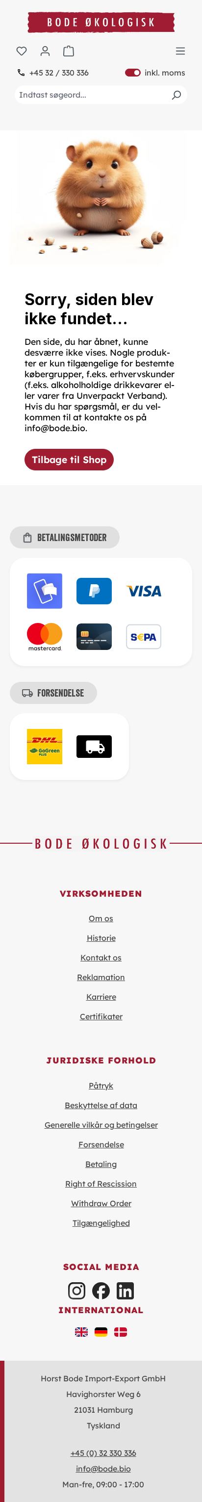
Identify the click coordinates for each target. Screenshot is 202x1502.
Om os (101, 918)
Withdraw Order (101, 1203)
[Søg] (176, 94)
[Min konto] (45, 50)
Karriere (101, 997)
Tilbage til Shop (69, 460)
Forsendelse (101, 1144)
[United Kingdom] (81, 1331)
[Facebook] (100, 1290)
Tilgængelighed (101, 1223)
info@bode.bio (103, 1469)
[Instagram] (76, 1290)
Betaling (101, 1164)
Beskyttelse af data (101, 1105)
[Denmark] (120, 1331)
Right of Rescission (101, 1184)
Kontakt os (101, 957)
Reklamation (101, 977)
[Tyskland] (101, 1331)
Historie (101, 938)
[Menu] (180, 50)
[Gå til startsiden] (101, 22)
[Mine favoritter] (21, 50)
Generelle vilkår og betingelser (101, 1125)
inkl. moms (155, 72)
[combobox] (101, 94)
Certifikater (101, 1016)
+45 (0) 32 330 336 (103, 1453)
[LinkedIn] (125, 1290)
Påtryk (101, 1085)
